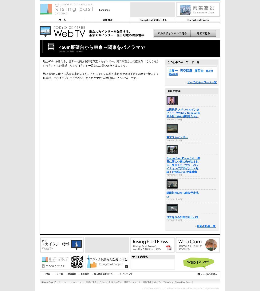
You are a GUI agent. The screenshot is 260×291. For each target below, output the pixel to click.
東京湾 (209, 71)
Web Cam (168, 282)
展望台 (199, 70)
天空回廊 (186, 70)
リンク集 (59, 274)
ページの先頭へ (209, 274)
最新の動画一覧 (206, 226)
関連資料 (72, 274)
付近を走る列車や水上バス (183, 217)
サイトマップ (126, 274)
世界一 (173, 70)
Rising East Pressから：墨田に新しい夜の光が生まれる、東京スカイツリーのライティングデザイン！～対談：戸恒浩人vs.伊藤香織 (183, 165)
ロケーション (77, 282)
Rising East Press (183, 282)
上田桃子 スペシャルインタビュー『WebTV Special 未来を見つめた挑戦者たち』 (183, 113)
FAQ (47, 274)
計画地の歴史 (115, 282)
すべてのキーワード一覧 (202, 82)
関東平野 (173, 74)
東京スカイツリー (177, 137)
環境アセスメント (132, 282)
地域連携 (147, 282)
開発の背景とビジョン (96, 282)
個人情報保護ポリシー (104, 274)
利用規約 (85, 274)
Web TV (157, 282)
